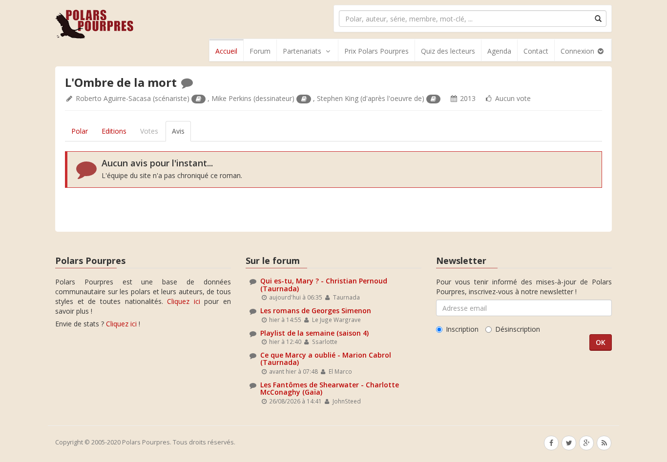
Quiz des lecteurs (448, 51)
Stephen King (337, 98)
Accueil (226, 51)
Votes (149, 131)
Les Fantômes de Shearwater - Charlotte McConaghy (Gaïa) (329, 388)
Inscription (462, 329)
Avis (178, 131)
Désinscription (517, 329)
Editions (114, 131)
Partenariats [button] (302, 51)
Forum (260, 51)
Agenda (499, 51)
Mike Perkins (231, 98)
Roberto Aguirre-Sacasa (113, 98)
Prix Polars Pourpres (376, 51)
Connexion (578, 51)
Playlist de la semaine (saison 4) (314, 333)
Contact (535, 51)
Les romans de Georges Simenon (315, 310)
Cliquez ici (183, 301)
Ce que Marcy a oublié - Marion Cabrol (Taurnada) (325, 358)
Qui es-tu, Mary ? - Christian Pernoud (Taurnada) (323, 284)
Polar (79, 131)
